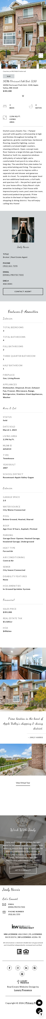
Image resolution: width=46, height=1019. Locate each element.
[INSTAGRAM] (17, 968)
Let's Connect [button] (23, 870)
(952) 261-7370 (10, 266)
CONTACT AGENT (23, 291)
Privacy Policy (33, 1003)
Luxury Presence (23, 990)
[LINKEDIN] (26, 968)
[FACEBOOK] (9, 968)
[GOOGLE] (34, 968)
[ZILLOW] (22, 973)
